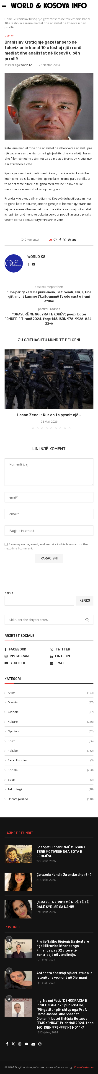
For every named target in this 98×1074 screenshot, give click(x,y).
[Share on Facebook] (60, 240)
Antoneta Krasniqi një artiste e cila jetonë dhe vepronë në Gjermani (64, 975)
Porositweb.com (83, 1067)
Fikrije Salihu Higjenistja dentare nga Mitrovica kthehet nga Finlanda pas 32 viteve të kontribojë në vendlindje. (62, 948)
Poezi (50, 741)
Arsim (50, 693)
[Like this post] (55, 240)
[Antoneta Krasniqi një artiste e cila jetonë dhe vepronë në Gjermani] (18, 980)
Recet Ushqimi (50, 760)
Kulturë (50, 722)
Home (9, 19)
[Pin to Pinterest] (69, 240)
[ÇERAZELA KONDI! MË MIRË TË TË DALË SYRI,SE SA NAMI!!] (18, 909)
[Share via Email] (74, 240)
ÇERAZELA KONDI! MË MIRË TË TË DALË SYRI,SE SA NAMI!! (62, 904)
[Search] (93, 5)
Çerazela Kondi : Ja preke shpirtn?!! (64, 875)
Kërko (9, 593)
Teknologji (50, 789)
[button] (8, 389)
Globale (50, 712)
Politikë (50, 751)
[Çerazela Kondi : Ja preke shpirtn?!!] (18, 882)
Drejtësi (50, 702)
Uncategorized (50, 799)
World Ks (26, 65)
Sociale (50, 770)
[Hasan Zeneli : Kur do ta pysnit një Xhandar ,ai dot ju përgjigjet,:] (49, 379)
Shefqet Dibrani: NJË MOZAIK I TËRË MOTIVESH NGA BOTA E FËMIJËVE (60, 851)
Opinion (50, 731)
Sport (50, 780)
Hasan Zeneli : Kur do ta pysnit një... (49, 415)
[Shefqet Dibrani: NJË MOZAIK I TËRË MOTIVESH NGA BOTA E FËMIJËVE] (18, 854)
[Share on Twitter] (64, 240)
